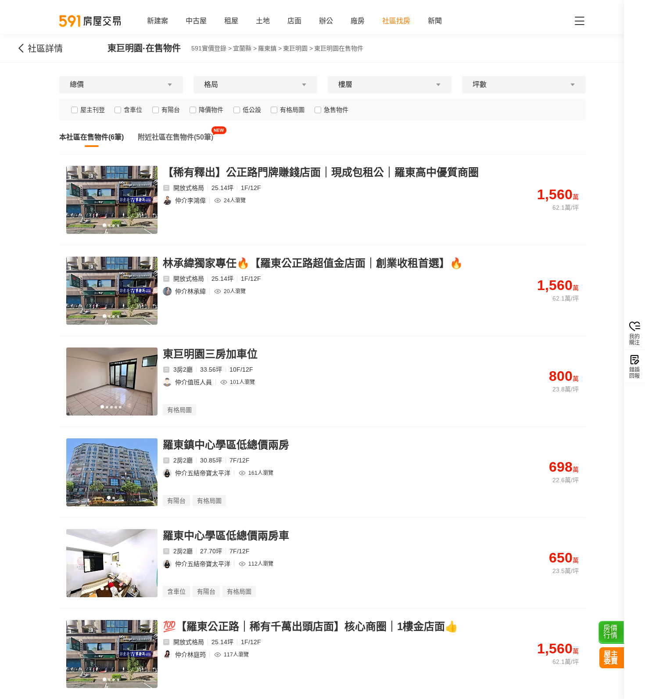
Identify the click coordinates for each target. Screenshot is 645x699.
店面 (294, 21)
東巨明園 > (298, 48)
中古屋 (196, 21)
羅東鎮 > (270, 48)
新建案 (157, 21)
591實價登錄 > (211, 48)
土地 (263, 21)
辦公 (326, 21)
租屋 (231, 21)
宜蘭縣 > (245, 48)
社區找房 (396, 21)
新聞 (435, 21)
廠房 (358, 21)
